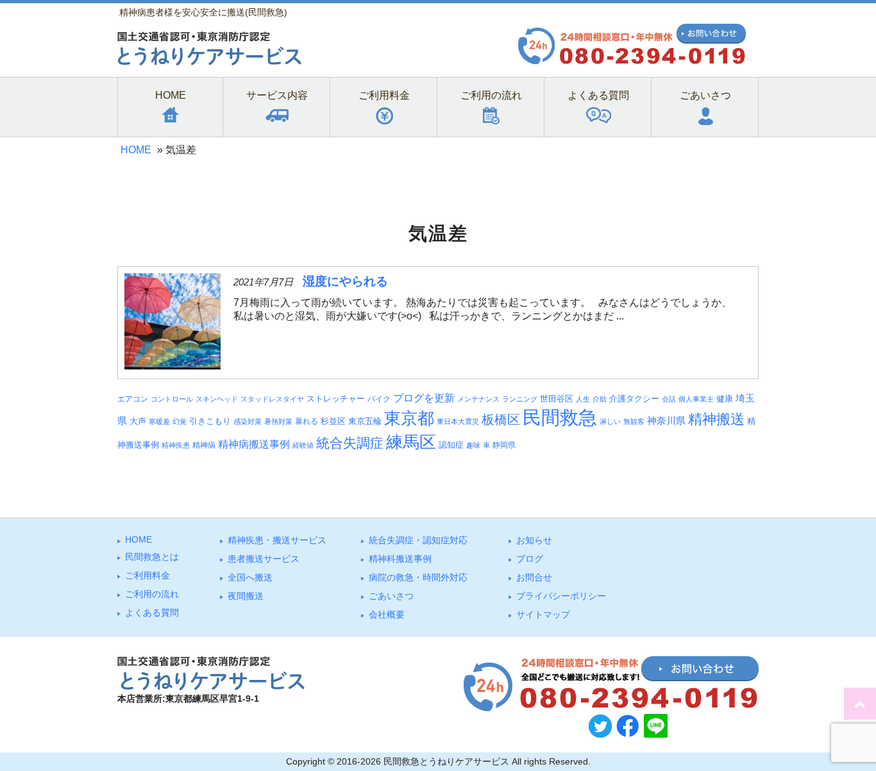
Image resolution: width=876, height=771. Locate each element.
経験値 (303, 445)
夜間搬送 (246, 596)
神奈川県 (666, 421)
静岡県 (504, 445)
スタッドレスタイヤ (272, 399)
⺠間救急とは (152, 557)
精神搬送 (716, 419)
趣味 (473, 445)
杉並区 (333, 421)
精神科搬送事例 (400, 559)
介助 (600, 399)
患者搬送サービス (263, 559)
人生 (583, 399)
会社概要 (387, 614)
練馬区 (411, 442)
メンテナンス (478, 399)
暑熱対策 (278, 421)
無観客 (633, 421)
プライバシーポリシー (561, 596)
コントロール (172, 399)
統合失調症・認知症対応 (418, 540)
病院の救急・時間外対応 (418, 577)
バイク (379, 398)
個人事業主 (696, 399)
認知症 (451, 445)
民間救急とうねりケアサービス (446, 761)
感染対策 (247, 421)
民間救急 (560, 417)
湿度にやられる (345, 281)
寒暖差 (159, 421)
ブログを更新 (424, 398)
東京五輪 (365, 421)
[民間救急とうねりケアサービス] (209, 61)
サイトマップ (543, 614)
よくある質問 (152, 612)
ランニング (519, 399)
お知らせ (534, 540)
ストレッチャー (336, 398)
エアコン (132, 398)
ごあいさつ (391, 596)
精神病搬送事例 (254, 444)
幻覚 (180, 421)
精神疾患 (176, 445)
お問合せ (534, 577)
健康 (724, 398)
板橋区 (501, 419)
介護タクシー (634, 398)
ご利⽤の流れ (152, 594)
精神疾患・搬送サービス (277, 540)
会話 (669, 399)
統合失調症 (349, 443)
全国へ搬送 (250, 577)
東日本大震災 (458, 421)
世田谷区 (556, 398)
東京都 (409, 418)
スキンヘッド (217, 399)
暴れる (306, 421)
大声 (138, 421)
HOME (136, 149)
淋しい (610, 421)
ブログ (529, 559)
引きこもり (210, 421)
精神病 (203, 445)
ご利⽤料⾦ (147, 575)
